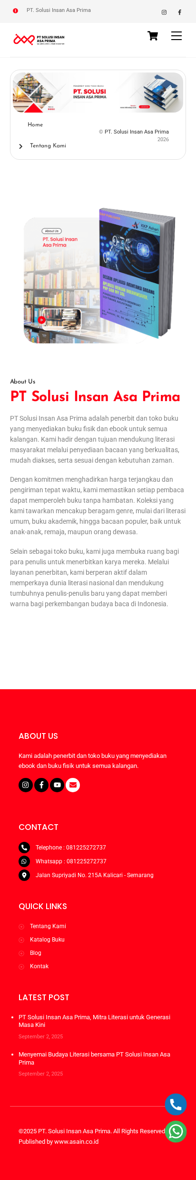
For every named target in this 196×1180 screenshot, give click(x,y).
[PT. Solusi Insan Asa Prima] (39, 44)
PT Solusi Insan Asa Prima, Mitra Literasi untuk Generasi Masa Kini (94, 1021)
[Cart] (152, 35)
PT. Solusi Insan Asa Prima (137, 132)
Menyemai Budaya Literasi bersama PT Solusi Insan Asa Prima (94, 1058)
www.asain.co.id (76, 1141)
